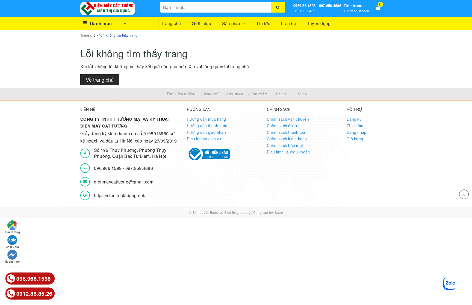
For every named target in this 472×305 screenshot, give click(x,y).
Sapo (279, 212)
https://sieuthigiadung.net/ (119, 195)
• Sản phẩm (257, 93)
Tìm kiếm (355, 125)
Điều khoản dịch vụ (204, 138)
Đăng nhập (356, 132)
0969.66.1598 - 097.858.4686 (317, 5)
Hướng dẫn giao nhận (206, 132)
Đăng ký (354, 119)
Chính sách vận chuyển (288, 119)
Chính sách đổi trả (283, 125)
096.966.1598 (108, 168)
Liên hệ (288, 23)
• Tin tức (280, 93)
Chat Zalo (12, 247)
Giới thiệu (201, 23)
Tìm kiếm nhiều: (181, 93)
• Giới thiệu (234, 93)
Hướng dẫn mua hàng (206, 119)
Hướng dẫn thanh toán (207, 125)
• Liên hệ (299, 93)
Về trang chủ (100, 79)
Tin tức (263, 23)
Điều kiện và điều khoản (288, 152)
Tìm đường (12, 232)
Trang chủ (171, 23)
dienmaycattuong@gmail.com (123, 182)
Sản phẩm (233, 23)
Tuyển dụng (319, 23)
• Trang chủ (209, 93)
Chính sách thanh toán (287, 132)
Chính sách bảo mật (285, 145)
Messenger (12, 261)
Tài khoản (353, 5)
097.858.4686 (139, 168)
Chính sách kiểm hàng (287, 138)
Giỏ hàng (355, 138)
